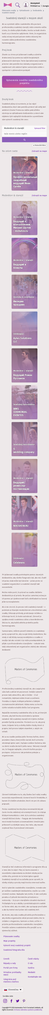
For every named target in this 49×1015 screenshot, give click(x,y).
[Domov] (7, 5)
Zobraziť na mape (39, 151)
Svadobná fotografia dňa (13, 950)
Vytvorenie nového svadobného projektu (24, 82)
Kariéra (31, 968)
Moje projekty (9, 941)
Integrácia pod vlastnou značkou (11, 980)
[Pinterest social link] (24, 1001)
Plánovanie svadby (9, 10)
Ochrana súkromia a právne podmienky (28, 1010)
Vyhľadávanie (24, 10)
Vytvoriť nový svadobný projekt (16, 945)
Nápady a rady (9, 963)
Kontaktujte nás (35, 977)
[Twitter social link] (17, 1001)
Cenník (6, 959)
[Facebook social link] (11, 1001)
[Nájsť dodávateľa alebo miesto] (17, 4)
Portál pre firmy (10, 968)
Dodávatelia (37, 10)
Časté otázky (33, 959)
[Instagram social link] (5, 1001)
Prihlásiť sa (35, 6)
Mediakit (31, 972)
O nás (30, 963)
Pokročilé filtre (40, 145)
